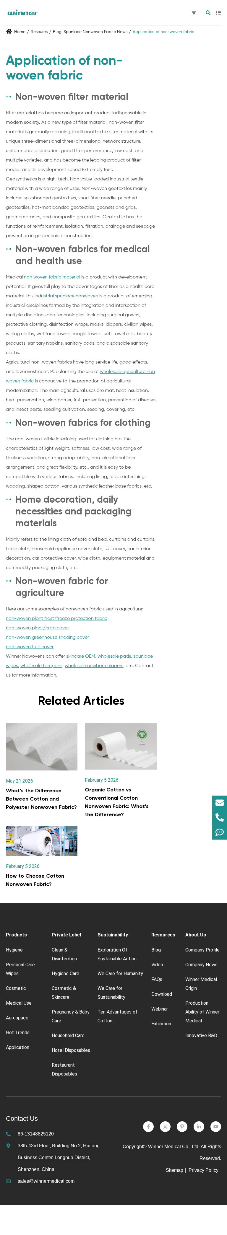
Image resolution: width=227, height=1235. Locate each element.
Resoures (39, 32)
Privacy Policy (204, 1170)
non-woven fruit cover (29, 647)
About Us (195, 935)
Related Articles (81, 700)
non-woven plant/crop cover (37, 628)
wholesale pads (114, 656)
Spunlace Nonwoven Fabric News (95, 32)
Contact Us (22, 1118)
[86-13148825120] (219, 817)
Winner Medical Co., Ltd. (174, 1146)
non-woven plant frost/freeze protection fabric (56, 618)
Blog (57, 32)
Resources (163, 935)
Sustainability (113, 935)
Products (16, 935)
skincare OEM (80, 656)
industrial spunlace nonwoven (66, 296)
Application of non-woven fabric (163, 32)
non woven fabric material (52, 277)
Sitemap (174, 1170)
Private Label (66, 935)
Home (19, 32)
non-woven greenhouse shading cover (47, 637)
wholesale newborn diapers (94, 666)
